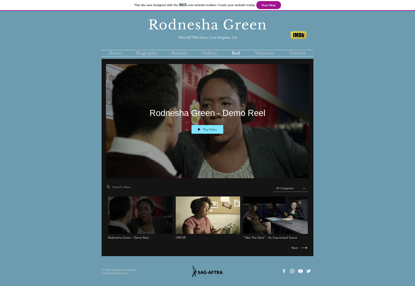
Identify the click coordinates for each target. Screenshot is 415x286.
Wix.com (123, 273)
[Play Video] (140, 218)
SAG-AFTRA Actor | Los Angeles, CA (207, 37)
